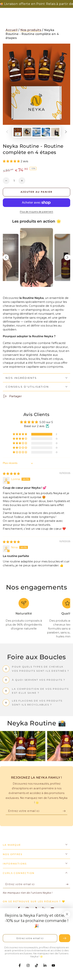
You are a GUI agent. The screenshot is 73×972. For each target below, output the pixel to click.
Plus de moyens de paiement (36, 211)
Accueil (11, 30)
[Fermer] (67, 914)
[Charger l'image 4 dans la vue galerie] (46, 132)
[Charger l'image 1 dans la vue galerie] (18, 132)
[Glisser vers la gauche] (7, 132)
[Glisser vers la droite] (66, 132)
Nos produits (30, 30)
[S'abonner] (65, 811)
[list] (36, 618)
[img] (11, 473)
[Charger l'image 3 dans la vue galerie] (36, 132)
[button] (12, 161)
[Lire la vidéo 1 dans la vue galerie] (55, 132)
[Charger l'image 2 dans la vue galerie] (27, 132)
